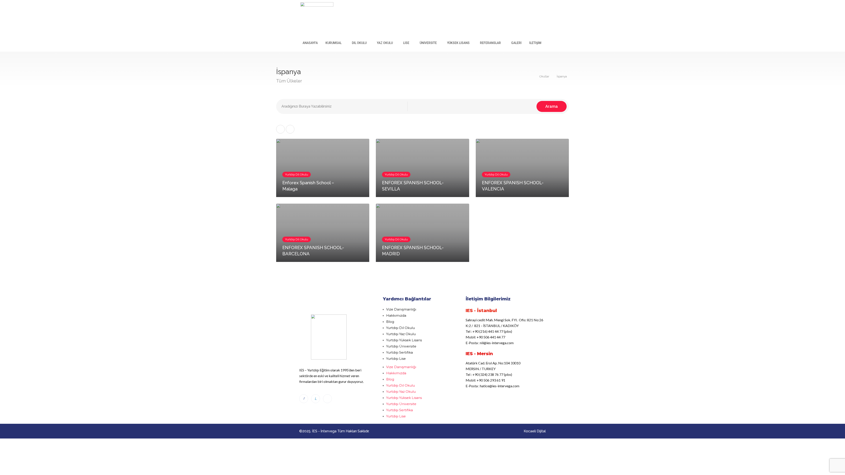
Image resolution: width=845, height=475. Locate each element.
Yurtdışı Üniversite (401, 346)
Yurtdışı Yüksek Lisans (404, 340)
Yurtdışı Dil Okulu (400, 328)
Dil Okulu (359, 43)
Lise (406, 43)
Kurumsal (333, 43)
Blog (390, 322)
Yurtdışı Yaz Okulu (401, 334)
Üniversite (428, 43)
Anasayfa (310, 43)
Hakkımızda (396, 315)
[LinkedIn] (315, 398)
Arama (551, 106)
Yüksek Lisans (458, 43)
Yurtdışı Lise (396, 358)
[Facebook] (303, 398)
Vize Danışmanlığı (401, 309)
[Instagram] (327, 398)
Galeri (516, 43)
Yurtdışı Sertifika (399, 352)
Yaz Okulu (385, 43)
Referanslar (490, 43)
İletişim (535, 43)
